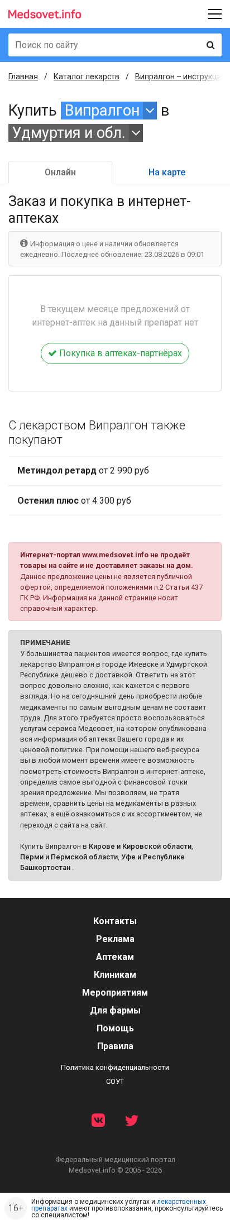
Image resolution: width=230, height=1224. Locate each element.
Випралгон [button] (102, 110)
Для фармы (115, 1010)
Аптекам (115, 957)
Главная (23, 76)
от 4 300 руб (74, 500)
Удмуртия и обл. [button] (69, 133)
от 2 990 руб (83, 470)
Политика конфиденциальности (115, 1067)
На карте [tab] (166, 172)
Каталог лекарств (86, 76)
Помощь (115, 1028)
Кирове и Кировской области (140, 846)
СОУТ (115, 1081)
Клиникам (115, 974)
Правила (115, 1046)
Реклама (115, 939)
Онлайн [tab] (60, 172)
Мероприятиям (115, 992)
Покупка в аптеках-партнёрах (119, 353)
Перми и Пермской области (69, 857)
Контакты (115, 921)
